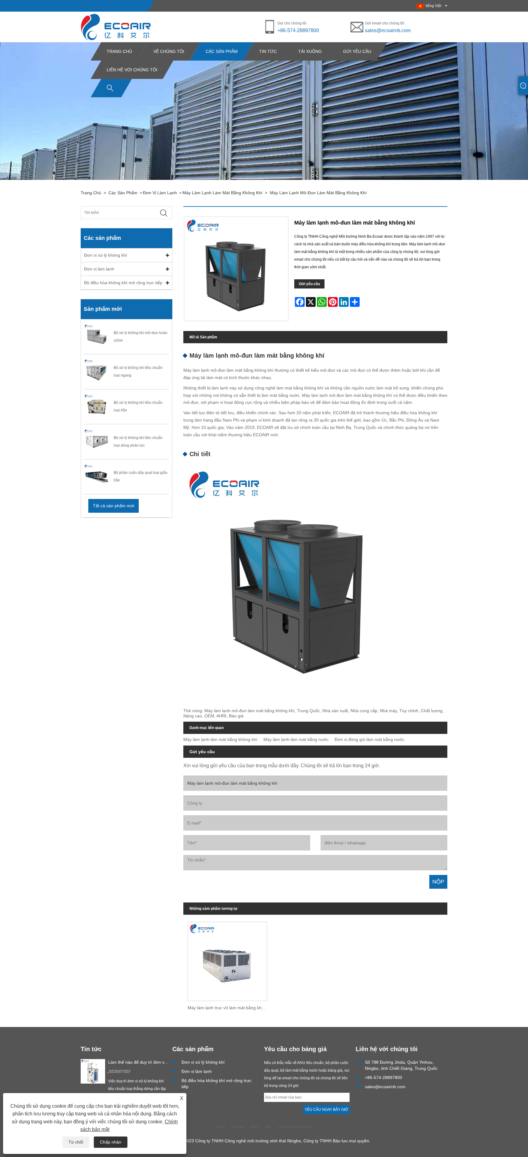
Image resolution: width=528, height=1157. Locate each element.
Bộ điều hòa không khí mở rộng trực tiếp (123, 282)
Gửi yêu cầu (357, 51)
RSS (255, 1127)
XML (269, 1127)
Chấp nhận (110, 1142)
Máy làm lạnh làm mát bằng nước (295, 739)
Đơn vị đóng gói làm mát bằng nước (369, 739)
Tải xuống (310, 51)
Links (220, 1127)
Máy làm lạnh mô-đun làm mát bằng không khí (318, 192)
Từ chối (75, 1142)
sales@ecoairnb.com (388, 30)
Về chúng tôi (168, 51)
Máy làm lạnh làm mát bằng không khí (222, 192)
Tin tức (268, 51)
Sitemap (238, 1127)
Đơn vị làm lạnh (160, 192)
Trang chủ (119, 51)
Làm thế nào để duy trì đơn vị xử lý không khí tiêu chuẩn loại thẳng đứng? (137, 1062)
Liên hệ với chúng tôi (132, 69)
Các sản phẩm (222, 51)
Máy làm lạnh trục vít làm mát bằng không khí (229, 1007)
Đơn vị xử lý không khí (105, 255)
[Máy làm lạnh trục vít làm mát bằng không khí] (227, 959)
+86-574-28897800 (298, 30)
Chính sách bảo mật (295, 1127)
